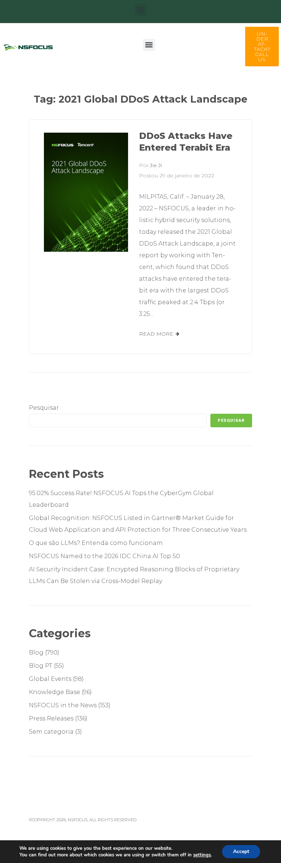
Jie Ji (156, 165)
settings (202, 855)
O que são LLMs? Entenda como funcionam (96, 542)
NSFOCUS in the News (63, 705)
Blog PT (40, 665)
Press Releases (51, 718)
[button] (141, 10)
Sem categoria (51, 731)
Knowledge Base (54, 692)
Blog (36, 652)
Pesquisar (44, 407)
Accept (241, 851)
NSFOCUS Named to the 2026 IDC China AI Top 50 (104, 556)
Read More (156, 334)
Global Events (50, 678)
